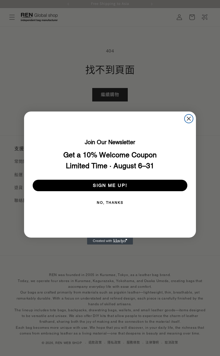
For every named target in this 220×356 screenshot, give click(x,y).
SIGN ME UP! (110, 185)
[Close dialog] (188, 118)
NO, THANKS (110, 203)
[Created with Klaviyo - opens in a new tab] (110, 241)
